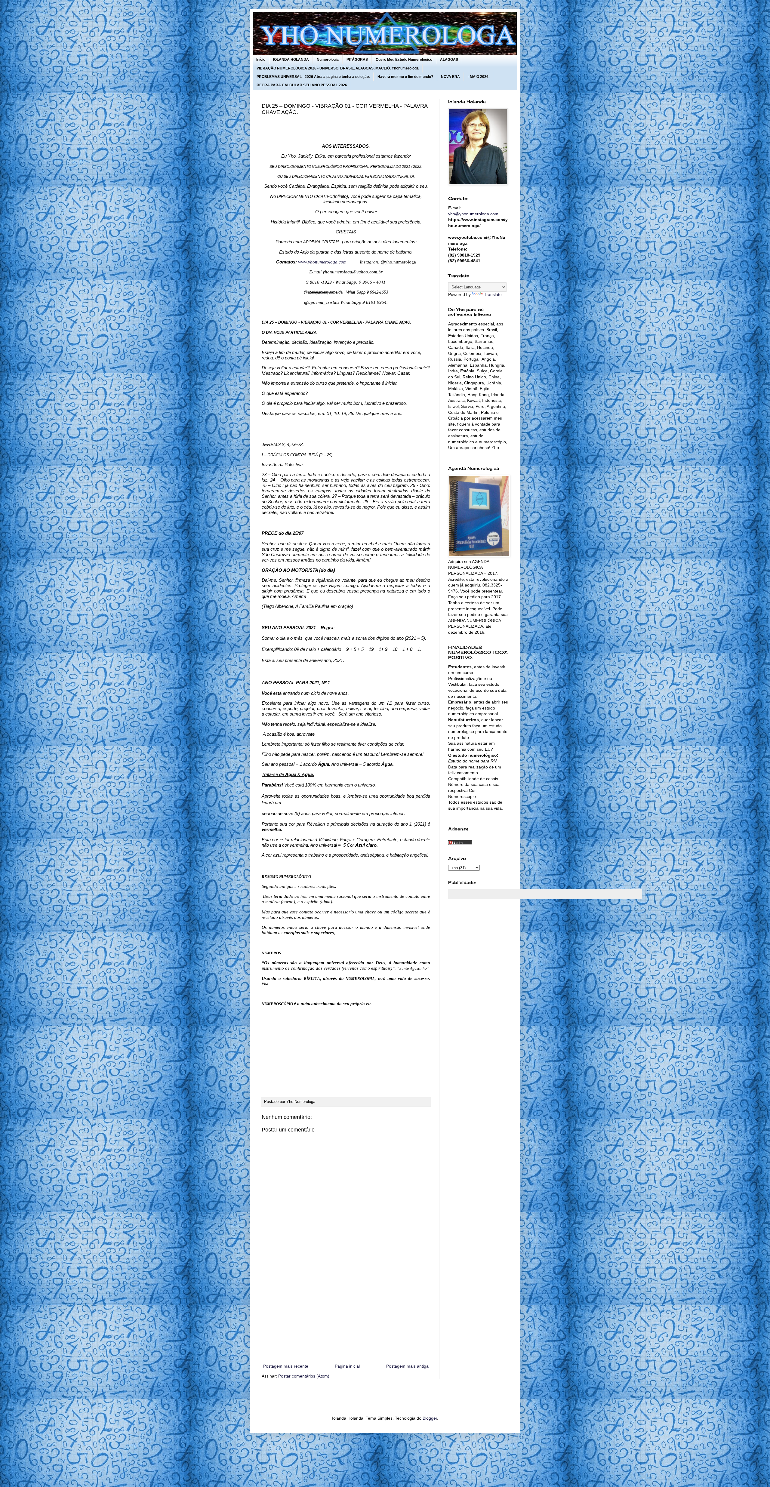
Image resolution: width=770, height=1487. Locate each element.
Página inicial (347, 1366)
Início (260, 59)
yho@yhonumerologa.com (473, 213)
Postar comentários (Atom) (303, 1376)
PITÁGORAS (357, 59)
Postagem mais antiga (407, 1366)
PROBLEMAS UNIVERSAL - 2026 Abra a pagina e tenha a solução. (313, 77)
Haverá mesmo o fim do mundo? (405, 77)
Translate (493, 294)
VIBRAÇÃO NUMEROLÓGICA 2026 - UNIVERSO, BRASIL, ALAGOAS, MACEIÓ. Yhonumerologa (338, 68)
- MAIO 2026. (478, 77)
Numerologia (328, 59)
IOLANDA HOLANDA (291, 59)
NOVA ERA (450, 77)
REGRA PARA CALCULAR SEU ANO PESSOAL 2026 (302, 85)
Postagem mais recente (285, 1366)
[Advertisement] (346, 1313)
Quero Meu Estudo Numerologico (404, 59)
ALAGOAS (449, 59)
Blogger (430, 1418)
